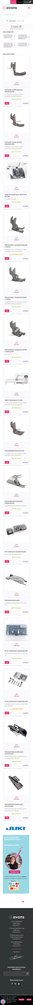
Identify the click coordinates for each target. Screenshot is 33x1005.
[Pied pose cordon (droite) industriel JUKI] (16, 121)
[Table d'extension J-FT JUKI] (16, 379)
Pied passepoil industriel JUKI (14, 451)
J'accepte (21, 999)
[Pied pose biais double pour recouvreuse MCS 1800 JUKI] (16, 730)
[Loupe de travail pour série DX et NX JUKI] (16, 173)
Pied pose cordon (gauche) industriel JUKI (14, 91)
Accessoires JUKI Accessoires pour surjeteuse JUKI (8, 36)
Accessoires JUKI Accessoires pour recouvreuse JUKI (22, 44)
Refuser (29, 999)
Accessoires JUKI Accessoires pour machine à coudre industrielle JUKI (8, 45)
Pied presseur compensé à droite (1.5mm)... (16, 298)
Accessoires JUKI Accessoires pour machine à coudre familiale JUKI (22, 36)
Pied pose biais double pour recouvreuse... (14, 753)
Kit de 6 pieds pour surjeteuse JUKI (16, 651)
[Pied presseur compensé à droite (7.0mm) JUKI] (16, 328)
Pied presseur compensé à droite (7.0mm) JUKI (16, 350)
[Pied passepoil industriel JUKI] (16, 429)
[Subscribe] (27, 974)
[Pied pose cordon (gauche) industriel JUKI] (16, 68)
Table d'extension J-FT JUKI (13, 400)
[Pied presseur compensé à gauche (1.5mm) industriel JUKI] (16, 223)
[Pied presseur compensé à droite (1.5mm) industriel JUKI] (16, 276)
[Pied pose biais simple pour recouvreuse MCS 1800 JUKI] (16, 783)
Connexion (19, 2)
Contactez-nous (14, 872)
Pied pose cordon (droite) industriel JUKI (13, 143)
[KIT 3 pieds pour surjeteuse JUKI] (16, 530)
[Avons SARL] (10, 7)
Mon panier (27, 2)
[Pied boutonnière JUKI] (16, 579)
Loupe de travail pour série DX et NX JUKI (16, 195)
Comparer (25, 103)
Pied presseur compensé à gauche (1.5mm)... (16, 246)
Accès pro (13, 2)
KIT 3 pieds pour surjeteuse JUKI (15, 552)
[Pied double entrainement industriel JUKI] (16, 480)
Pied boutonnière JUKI (12, 600)
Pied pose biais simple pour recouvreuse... (14, 805)
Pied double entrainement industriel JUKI (13, 502)
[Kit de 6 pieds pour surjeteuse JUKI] (16, 629)
